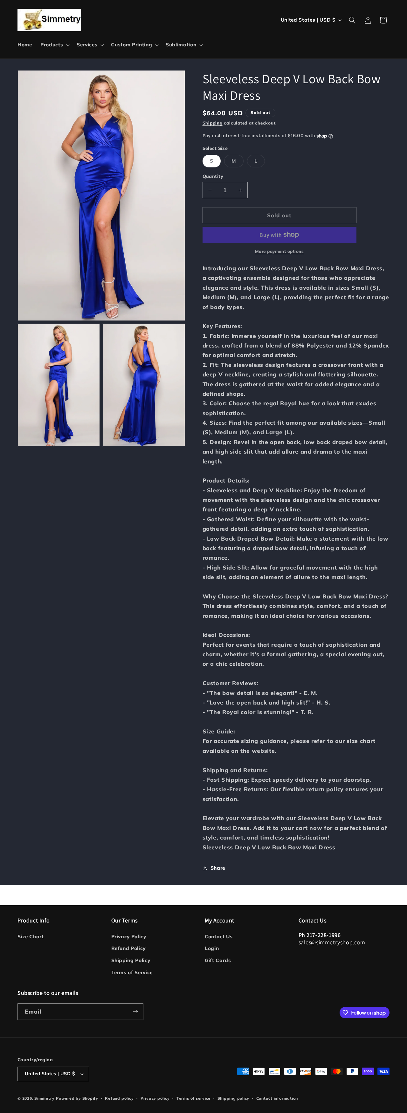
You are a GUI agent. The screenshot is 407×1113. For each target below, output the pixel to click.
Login (212, 948)
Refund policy (119, 1098)
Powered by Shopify (77, 1098)
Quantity (213, 176)
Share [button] (217, 868)
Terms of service (193, 1098)
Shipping (213, 122)
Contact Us (219, 937)
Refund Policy (128, 948)
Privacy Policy (128, 937)
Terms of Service (132, 972)
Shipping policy (233, 1098)
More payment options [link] (279, 251)
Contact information (277, 1098)
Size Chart (30, 937)
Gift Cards (218, 960)
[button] (54, 44)
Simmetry (44, 1098)
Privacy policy (155, 1098)
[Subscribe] (135, 1011)
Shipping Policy (130, 960)
